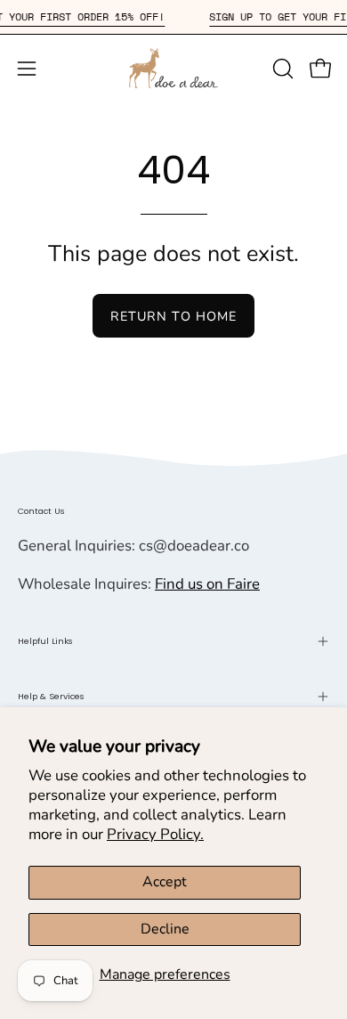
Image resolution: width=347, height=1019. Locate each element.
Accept (164, 882)
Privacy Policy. (155, 834)
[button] (281, 68)
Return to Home (173, 316)
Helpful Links (45, 641)
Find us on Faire (207, 584)
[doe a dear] (173, 68)
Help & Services (51, 696)
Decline (165, 929)
